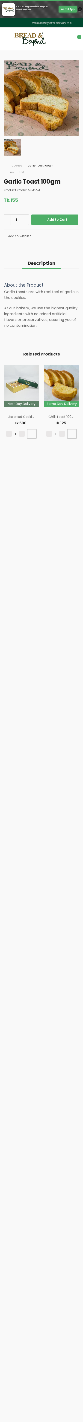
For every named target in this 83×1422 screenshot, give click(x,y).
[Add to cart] (32, 434)
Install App (68, 9)
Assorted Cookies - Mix (26, 416)
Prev (9, 172)
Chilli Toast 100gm (62, 416)
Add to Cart (57, 219)
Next (22, 172)
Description (41, 263)
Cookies (17, 165)
